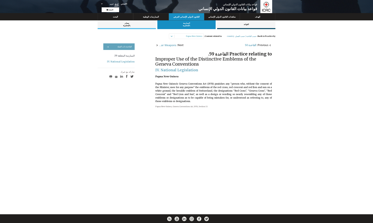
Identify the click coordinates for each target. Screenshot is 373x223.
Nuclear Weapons (167, 45)
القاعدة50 (250, 45)
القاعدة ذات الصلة (124, 46)
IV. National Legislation (121, 61)
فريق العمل (116, 5)
